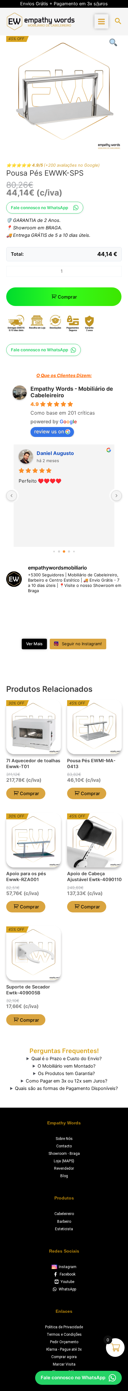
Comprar (67, 297)
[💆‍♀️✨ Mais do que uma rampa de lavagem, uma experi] (49, 608)
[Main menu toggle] (101, 21)
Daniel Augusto (55, 453)
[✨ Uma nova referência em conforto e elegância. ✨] (49, 626)
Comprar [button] (29, 793)
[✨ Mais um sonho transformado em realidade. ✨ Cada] (19, 626)
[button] (118, 21)
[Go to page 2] (64, 551)
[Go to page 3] (69, 551)
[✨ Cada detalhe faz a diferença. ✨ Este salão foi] (108, 608)
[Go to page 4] (74, 551)
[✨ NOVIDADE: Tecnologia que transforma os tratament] (79, 608)
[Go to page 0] (54, 551)
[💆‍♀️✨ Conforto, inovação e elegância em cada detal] (19, 608)
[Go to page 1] (59, 551)
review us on (49, 431)
